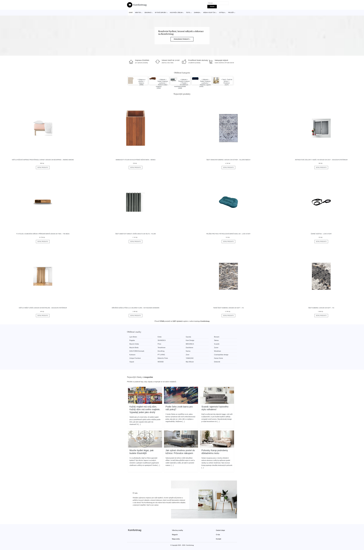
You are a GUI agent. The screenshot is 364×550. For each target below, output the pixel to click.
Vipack (131, 362)
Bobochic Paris (163, 358)
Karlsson (132, 354)
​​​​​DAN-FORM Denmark (136, 351)
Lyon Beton (133, 337)
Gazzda (188, 337)
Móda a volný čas (209, 12)
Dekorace (148, 12)
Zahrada (197, 12)
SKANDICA (162, 340)
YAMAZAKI (189, 358)
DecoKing (161, 351)
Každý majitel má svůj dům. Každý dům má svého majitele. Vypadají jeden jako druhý (144, 409)
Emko (160, 337)
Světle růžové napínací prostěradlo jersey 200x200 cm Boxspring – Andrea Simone (43, 159)
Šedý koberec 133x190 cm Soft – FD (321, 308)
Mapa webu (176, 539)
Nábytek (138, 12)
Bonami (216, 337)
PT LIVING (161, 354)
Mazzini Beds (133, 347)
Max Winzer (190, 362)
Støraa (216, 340)
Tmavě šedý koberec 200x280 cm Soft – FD (228, 308)
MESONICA (190, 344)
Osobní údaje (220, 530)
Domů (131, 12)
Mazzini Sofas (134, 344)
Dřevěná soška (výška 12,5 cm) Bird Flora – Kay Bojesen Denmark (135, 308)
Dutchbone (189, 347)
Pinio (159, 344)
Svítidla (222, 12)
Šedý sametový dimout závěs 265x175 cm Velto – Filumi (135, 234)
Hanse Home (218, 358)
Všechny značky (177, 530)
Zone (187, 354)
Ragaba (132, 340)
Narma (188, 351)
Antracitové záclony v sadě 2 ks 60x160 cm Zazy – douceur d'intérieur (321, 159)
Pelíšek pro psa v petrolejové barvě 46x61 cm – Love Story (228, 234)
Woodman (217, 351)
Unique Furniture (135, 358)
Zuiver (216, 347)
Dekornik (217, 362)
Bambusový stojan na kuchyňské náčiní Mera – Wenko (135, 159)
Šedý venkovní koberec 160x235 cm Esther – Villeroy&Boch (228, 159)
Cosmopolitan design (221, 354)
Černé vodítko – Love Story (321, 234)
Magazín (175, 534)
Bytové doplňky (160, 12)
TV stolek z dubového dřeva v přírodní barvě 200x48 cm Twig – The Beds (42, 234)
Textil (188, 12)
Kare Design (190, 340)
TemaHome (161, 347)
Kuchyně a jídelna (176, 12)
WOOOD (161, 362)
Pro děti (231, 12)
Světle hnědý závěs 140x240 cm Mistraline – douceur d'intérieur (43, 308)
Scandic (217, 344)
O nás (218, 534)
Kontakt (218, 539)
